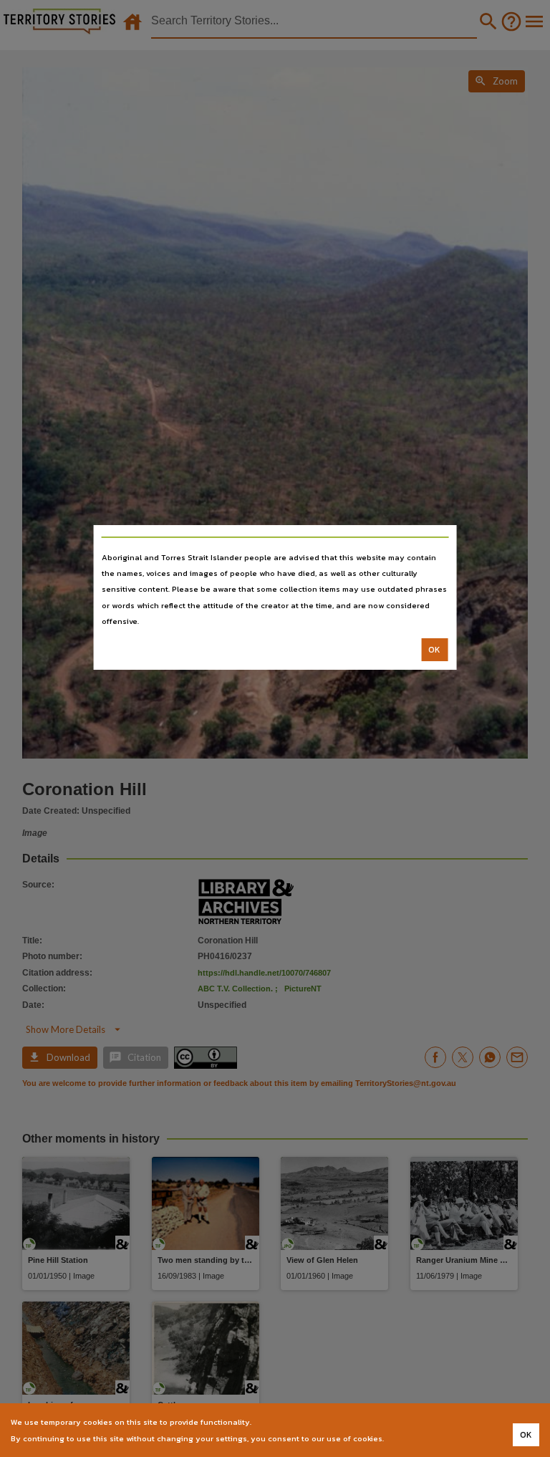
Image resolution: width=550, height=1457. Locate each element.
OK (434, 649)
